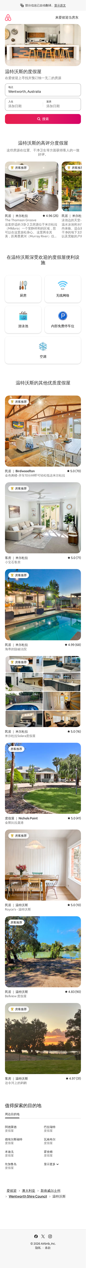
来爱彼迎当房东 (66, 17)
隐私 (38, 1248)
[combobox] (43, 91)
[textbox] (24, 106)
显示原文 (60, 5)
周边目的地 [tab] (12, 1114)
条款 (48, 1248)
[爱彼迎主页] (8, 17)
